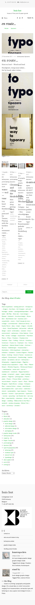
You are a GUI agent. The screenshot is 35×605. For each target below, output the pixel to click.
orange (4, 374)
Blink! (5, 416)
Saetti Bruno (13, 384)
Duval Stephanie (13, 328)
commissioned (12, 323)
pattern (4, 265)
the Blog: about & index (10, 549)
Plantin (27, 376)
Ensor (29, 331)
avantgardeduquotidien (21, 311)
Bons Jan (16, 314)
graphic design (8, 421)
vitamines (19, 398)
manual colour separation (10, 364)
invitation (20, 251)
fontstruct (5, 343)
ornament (4, 262)
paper (17, 374)
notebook (14, 372)
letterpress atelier (9, 541)
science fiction (11, 386)
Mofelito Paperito (13, 367)
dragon (4, 244)
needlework (5, 372)
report (20, 381)
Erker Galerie (24, 333)
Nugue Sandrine (24, 372)
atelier (8, 156)
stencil (4, 391)
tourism (11, 393)
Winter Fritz (25, 403)
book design (24, 314)
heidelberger (5, 254)
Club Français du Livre (23, 321)
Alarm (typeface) (7, 307)
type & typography (9, 448)
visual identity (10, 398)
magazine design (16, 362)
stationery (27, 389)
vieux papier (7, 460)
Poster (9, 379)
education (7, 419)
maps (21, 364)
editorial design (9, 426)
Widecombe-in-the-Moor (22, 401)
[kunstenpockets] (6, 555)
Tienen (4, 275)
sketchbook (26, 386)
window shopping (14, 403)
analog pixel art (19, 307)
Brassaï (4, 316)
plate (3, 379)
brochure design (20, 316)
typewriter (29, 393)
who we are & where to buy (11, 537)
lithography (5, 362)
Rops (25, 381)
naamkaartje (7, 369)
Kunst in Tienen (18, 355)
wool (3, 405)
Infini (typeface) (15, 350)
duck (3, 246)
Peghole (11, 376)
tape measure (21, 391)
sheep (3, 273)
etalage (13, 335)
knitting (9, 355)
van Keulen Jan (21, 396)
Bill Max (9, 314)
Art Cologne (20, 309)
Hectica (4, 348)
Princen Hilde (17, 379)
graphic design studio (20, 185)
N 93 (25, 284)
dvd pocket (22, 328)
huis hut (17, 10)
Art (3, 177)
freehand (20, 343)
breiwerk (11, 316)
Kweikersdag (5, 260)
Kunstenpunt (21, 253)
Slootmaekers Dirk (8, 389)
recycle (14, 381)
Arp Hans (12, 309)
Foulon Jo (13, 343)
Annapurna (29, 307)
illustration (5, 350)
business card (22, 319)
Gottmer (28, 345)
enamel (23, 331)
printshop (12, 218)
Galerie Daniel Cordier (17, 345)
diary (13, 326)
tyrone (5, 396)
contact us (7, 533)
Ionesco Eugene (21, 352)
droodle (29, 326)
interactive (25, 350)
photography (19, 376)
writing (6, 464)
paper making (25, 374)
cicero (13, 321)
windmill (12, 220)
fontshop (29, 340)
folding (15, 340)
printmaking (5, 182)
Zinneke (17, 405)
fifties (9, 338)
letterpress (20, 56)
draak (3, 242)
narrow (23, 369)
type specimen (19, 393)
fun (26, 343)
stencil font (8, 455)
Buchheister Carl (11, 319)
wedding (10, 401)
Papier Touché (8, 440)
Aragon (5, 309)
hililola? (10, 284)
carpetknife (5, 321)
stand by (16, 569)
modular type (9, 452)
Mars (25, 364)
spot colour (18, 389)
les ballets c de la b (14, 360)
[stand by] (6, 572)
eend (3, 248)
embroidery (15, 331)
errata (8, 335)
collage (4, 323)
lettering (7, 450)
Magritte (25, 362)
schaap (4, 271)
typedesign (8, 457)
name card (16, 369)
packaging (8, 431)
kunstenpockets (19, 552)
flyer (10, 340)
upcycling (12, 396)
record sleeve (6, 381)
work (3, 186)
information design (11, 428)
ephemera (14, 333)
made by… (7, 438)
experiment (21, 335)
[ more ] (4, 279)
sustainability (12, 391)
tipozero (27, 56)
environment (6, 333)
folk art (21, 340)
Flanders (15, 338)
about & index (15, 298)
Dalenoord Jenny (24, 323)
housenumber (22, 348)
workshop (10, 405)
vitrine (26, 398)
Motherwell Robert (26, 367)
